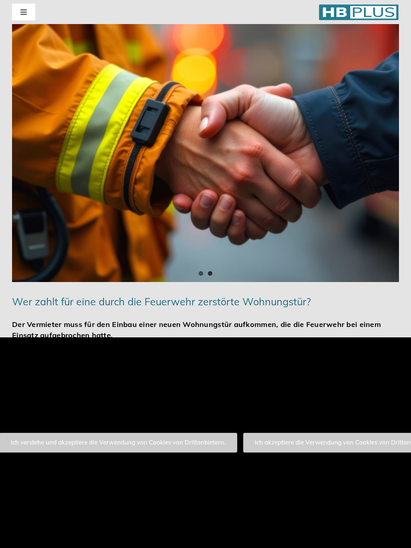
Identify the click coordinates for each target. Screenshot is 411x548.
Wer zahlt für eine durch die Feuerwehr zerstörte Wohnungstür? (161, 301)
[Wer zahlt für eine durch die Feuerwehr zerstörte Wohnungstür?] (205, 153)
